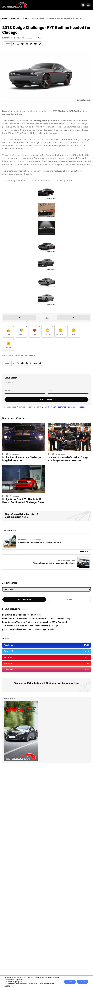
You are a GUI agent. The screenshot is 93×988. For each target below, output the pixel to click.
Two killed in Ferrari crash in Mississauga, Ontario (31, 629)
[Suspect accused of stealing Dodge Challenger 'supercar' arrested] (69, 437)
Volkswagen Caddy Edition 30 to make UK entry (39, 542)
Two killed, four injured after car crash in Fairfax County (44, 618)
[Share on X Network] (18, 44)
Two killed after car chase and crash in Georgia (36, 625)
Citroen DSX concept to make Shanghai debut (54, 563)
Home (4, 18)
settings (7, 986)
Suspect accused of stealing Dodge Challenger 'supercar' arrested (68, 459)
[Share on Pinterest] (27, 44)
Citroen (59, 560)
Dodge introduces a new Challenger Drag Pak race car (22, 459)
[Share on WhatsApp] (22, 44)
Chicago (13, 356)
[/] (83, 5)
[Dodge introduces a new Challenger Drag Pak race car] (23, 437)
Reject (82, 982)
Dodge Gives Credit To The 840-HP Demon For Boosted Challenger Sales (23, 501)
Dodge (25, 18)
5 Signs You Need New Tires (28, 614)
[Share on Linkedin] (31, 44)
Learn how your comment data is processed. (64, 407)
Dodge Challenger (27, 356)
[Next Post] (83, 562)
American (15, 18)
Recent (69, 599)
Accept (69, 982)
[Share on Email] (35, 44)
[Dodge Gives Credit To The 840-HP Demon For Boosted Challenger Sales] (23, 478)
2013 (5, 356)
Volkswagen (23, 540)
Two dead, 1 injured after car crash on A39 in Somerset (41, 622)
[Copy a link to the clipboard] (40, 44)
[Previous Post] (10, 541)
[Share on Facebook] (14, 44)
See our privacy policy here (13, 982)
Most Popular (24, 599)
